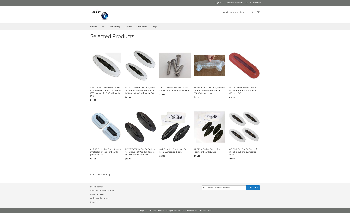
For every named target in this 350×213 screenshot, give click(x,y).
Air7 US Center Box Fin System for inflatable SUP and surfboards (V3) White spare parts (209, 90)
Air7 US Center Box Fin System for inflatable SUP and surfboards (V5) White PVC (105, 152)
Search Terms (96, 186)
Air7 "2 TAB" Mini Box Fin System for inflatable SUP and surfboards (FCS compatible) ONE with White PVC (105, 91)
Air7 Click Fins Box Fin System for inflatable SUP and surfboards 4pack (244, 152)
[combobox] (238, 12)
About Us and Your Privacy (102, 190)
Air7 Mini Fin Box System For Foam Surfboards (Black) (207, 150)
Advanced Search (98, 194)
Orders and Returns (99, 198)
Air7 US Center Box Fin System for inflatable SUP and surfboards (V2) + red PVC (244, 90)
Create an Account (234, 2)
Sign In (218, 2)
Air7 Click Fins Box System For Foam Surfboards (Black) (172, 150)
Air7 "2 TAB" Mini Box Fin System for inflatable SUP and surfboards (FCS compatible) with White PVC (140, 90)
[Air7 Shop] (100, 14)
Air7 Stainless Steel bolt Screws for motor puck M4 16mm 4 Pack (174, 89)
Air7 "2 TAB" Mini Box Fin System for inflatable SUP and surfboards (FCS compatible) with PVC (140, 152)
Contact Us (95, 202)
